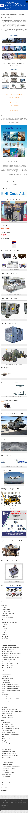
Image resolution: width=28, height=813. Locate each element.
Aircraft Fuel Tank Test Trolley (10, 709)
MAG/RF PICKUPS (14, 99)
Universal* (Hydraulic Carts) (9, 645)
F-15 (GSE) (4, 628)
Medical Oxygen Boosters (8, 732)
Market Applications (7, 757)
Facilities (4, 607)
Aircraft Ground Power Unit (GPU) (10, 699)
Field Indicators (6, 778)
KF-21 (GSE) (5, 639)
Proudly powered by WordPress (23, 803)
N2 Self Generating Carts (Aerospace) (11, 686)
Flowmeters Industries (7, 762)
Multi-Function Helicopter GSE (9, 655)
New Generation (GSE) (7, 641)
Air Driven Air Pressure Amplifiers (10, 728)
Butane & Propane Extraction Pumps (11, 736)
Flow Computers (6, 776)
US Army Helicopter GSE (8, 651)
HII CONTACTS (5, 787)
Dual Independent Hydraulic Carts (10, 647)
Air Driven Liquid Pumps (8, 724)
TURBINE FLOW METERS (14, 92)
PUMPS (3, 720)
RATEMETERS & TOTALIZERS (14, 102)
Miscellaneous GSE (7, 713)
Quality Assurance (6, 609)
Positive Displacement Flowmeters (11, 766)
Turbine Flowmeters (7, 764)
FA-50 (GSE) (5, 637)
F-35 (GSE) (4, 634)
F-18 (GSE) (4, 632)
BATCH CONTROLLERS (14, 105)
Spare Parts (5, 615)
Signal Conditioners (7, 780)
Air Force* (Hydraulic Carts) (9, 649)
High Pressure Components (9, 738)
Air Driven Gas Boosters (8, 726)
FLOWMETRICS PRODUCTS (15, 802)
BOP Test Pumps (6, 749)
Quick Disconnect (6, 674)
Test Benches (5, 680)
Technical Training (6, 611)
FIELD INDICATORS (14, 110)
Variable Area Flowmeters (8, 768)
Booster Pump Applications (9, 753)
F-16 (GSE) (4, 624)
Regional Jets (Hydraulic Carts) (9, 661)
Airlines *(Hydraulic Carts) (8, 659)
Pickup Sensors (6, 770)
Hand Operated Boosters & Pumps (10, 734)
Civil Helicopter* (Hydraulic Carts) (10, 657)
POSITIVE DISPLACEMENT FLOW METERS (14, 94)
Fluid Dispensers (6, 682)
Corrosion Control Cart (7, 705)
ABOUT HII (4, 605)
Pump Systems (6, 741)
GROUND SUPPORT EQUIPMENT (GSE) (14, 800)
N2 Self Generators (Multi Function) (10, 684)
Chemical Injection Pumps (8, 751)
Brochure (4, 619)
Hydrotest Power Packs (8, 745)
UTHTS (4, 630)
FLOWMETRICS (5, 760)
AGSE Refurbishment (7, 617)
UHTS (4, 626)
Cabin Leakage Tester (7, 678)
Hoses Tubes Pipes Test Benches (10, 755)
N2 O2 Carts (5, 692)
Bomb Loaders (5, 643)
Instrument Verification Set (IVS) (10, 672)
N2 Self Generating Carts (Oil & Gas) (11, 690)
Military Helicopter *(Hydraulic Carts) (11, 653)
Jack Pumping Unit (6, 701)
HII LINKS (4, 790)
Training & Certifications (8, 613)
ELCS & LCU (5, 707)
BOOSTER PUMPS (4, 802)
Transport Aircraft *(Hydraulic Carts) (11, 663)
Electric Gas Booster (7, 730)
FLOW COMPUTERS (14, 107)
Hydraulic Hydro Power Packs (9, 747)
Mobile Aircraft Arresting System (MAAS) (12, 711)
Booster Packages (6, 743)
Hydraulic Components (7, 715)
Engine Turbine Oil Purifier (8, 670)
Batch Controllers (6, 774)
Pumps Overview (6, 722)
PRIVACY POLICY (4, 805)
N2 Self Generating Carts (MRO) (10, 688)
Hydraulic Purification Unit (8, 668)
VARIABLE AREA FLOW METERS (14, 97)
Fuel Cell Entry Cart (7, 703)
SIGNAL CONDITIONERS (14, 113)
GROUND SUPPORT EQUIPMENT (10, 622)
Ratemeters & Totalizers (8, 772)
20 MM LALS (5, 676)
